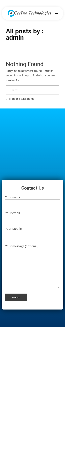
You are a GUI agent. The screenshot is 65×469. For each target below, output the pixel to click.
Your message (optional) (21, 246)
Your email (12, 213)
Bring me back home (21, 99)
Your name (12, 197)
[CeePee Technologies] (29, 13)
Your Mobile (13, 229)
